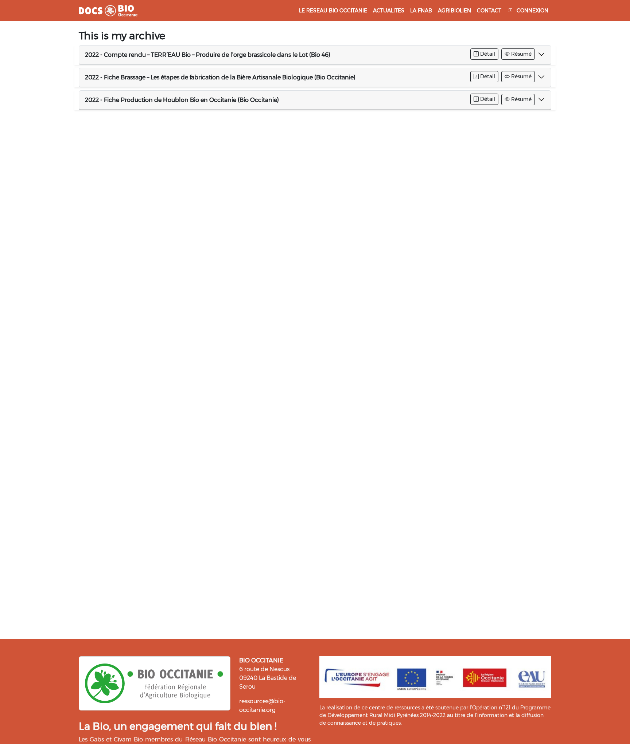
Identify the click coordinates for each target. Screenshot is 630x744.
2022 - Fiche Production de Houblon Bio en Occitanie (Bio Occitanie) (182, 100)
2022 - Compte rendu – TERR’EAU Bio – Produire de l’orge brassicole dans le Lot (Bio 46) (207, 54)
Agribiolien (454, 10)
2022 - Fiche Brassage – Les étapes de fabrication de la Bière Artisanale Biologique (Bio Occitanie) (220, 77)
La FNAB (421, 10)
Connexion (531, 10)
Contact (489, 10)
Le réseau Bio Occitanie (333, 10)
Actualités (388, 10)
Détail (487, 54)
